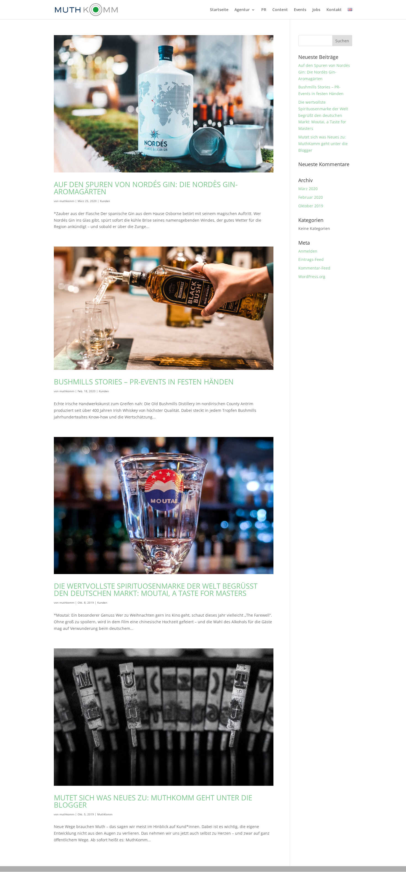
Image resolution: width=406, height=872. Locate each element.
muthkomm (66, 201)
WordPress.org (311, 276)
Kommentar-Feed (314, 268)
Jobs (316, 10)
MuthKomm (104, 814)
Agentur (242, 10)
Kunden (105, 201)
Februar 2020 (310, 197)
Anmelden (307, 251)
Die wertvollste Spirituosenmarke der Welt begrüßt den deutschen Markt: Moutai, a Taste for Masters (155, 589)
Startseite (219, 10)
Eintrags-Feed (311, 259)
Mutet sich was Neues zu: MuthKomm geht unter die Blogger (153, 801)
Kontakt (334, 10)
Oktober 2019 (310, 205)
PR (263, 10)
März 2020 (308, 188)
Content (280, 10)
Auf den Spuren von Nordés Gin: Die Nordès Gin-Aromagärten (146, 188)
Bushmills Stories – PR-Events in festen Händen (144, 382)
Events (300, 10)
